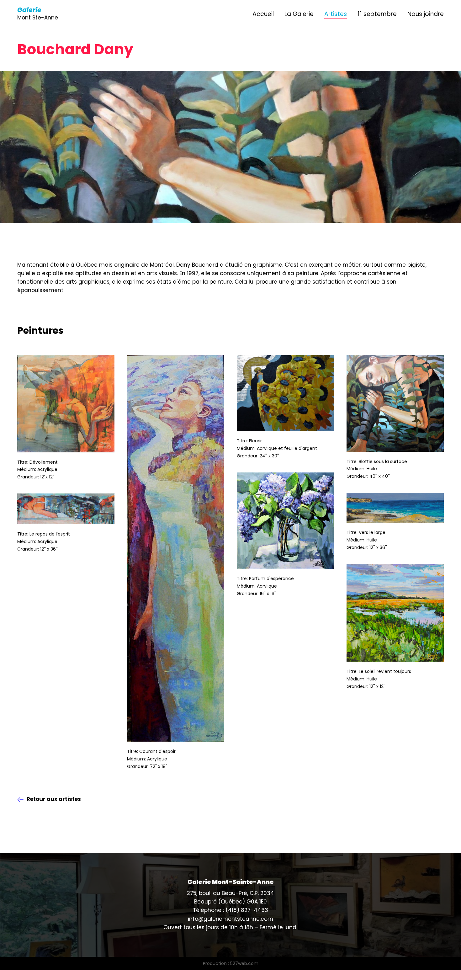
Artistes (335, 14)
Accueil (263, 14)
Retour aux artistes (54, 799)
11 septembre (377, 14)
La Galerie (299, 14)
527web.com (244, 963)
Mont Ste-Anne (37, 14)
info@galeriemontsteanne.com (230, 919)
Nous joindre (425, 14)
